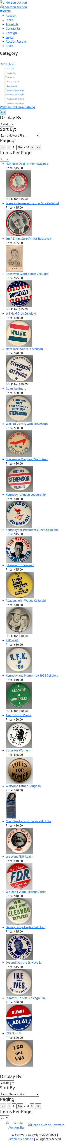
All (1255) (9, 63)
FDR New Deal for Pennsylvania (27, 164)
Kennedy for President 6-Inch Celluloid (32, 530)
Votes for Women (18, 750)
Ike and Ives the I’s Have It (23, 963)
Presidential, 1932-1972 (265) (15, 95)
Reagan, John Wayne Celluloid (26, 601)
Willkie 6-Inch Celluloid (21, 313)
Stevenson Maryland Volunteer (27, 459)
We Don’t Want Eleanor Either (26, 892)
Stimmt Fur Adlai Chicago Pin (25, 998)
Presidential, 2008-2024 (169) (15, 103)
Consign (11, 33)
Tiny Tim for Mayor (18, 715)
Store (9, 20)
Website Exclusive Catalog (17, 107)
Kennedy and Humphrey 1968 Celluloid (32, 675)
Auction (11, 16)
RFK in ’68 (12, 640)
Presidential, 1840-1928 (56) (15, 90)
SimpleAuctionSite (20, 1139)
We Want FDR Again (19, 857)
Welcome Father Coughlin (23, 786)
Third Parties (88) (12, 86)
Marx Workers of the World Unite (28, 821)
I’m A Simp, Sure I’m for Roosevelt (28, 239)
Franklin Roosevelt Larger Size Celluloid (32, 203)
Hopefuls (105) (11, 73)
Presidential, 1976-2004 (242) (15, 99)
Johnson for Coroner (20, 565)
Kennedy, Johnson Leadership (26, 495)
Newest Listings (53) (13, 82)
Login (9, 37)
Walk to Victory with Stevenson (27, 424)
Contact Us (13, 29)
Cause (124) (10, 69)
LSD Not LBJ (13, 1033)
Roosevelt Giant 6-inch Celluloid (27, 274)
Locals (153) (11, 77)
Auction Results (16, 41)
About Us (12, 24)
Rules (9, 46)
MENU (7, 11)
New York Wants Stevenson (24, 349)
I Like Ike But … (16, 389)
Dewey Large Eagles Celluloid (25, 927)
